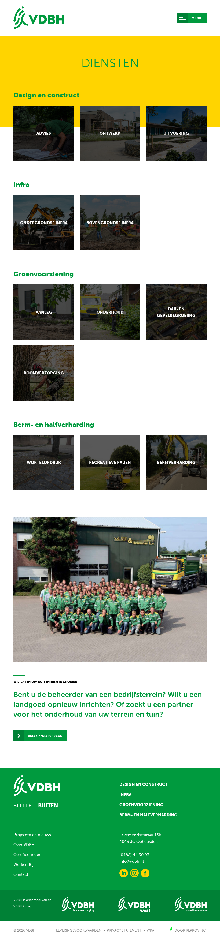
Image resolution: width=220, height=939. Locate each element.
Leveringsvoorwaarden (78, 930)
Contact (20, 874)
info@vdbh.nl (131, 861)
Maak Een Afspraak (45, 736)
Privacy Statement (124, 930)
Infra (125, 794)
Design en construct (143, 784)
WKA (150, 930)
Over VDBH (24, 845)
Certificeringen (27, 854)
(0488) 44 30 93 (134, 855)
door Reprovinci (190, 930)
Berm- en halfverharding (148, 815)
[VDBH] (38, 17)
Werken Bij (23, 864)
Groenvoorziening (141, 804)
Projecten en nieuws (32, 835)
